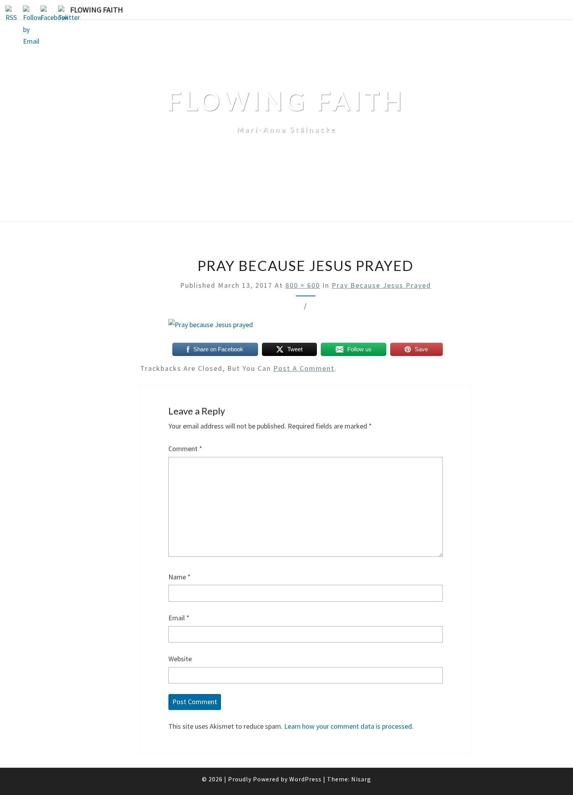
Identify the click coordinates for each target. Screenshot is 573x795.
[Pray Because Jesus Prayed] (210, 327)
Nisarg (361, 779)
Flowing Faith (96, 9)
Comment (185, 448)
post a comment (303, 368)
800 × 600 (302, 285)
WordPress (305, 779)
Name (179, 576)
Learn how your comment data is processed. (349, 726)
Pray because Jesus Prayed (381, 285)
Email (178, 617)
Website (180, 658)
